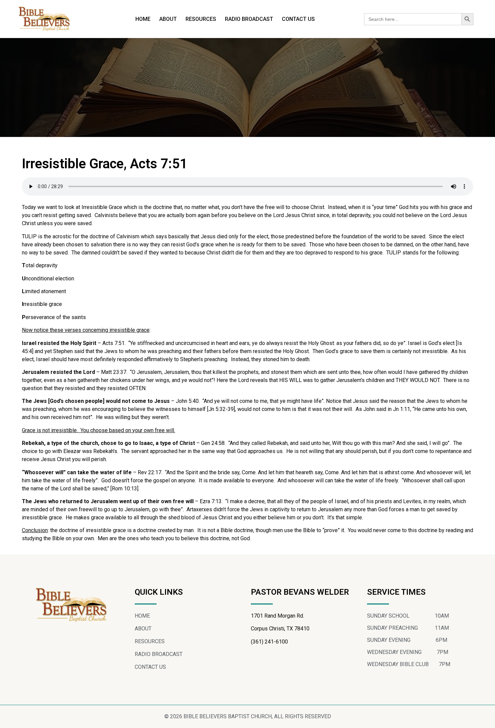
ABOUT (168, 19)
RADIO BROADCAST (249, 19)
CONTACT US (298, 19)
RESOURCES (201, 19)
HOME (143, 19)
